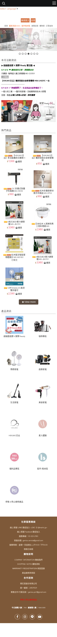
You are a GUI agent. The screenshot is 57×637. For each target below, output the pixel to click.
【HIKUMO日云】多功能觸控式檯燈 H (14, 156)
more (28, 302)
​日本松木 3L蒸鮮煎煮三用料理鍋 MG (44, 224)
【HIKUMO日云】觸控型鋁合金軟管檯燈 (43, 157)
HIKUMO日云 (14, 435)
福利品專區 (14, 468)
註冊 (33, 20)
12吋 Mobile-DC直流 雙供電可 (16, 289)
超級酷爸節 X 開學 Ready (14, 336)
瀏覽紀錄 (34, 26)
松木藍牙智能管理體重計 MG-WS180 (15, 255)
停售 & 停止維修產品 (14, 501)
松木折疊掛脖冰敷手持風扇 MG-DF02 (44, 191)
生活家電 (14, 402)
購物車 (42, 26)
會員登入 (25, 20)
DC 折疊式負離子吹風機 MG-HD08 (15, 189)
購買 (20, 161)
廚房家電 (43, 369)
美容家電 (43, 402)
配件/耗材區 (42, 468)
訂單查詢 (49, 26)
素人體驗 (43, 435)
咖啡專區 (43, 336)
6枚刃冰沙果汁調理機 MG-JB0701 (16, 222)
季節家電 (14, 369)
